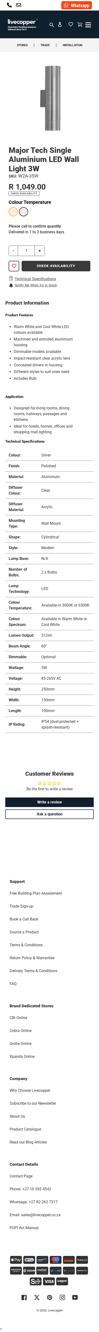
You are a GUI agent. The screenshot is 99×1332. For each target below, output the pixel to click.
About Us (17, 1116)
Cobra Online (20, 1030)
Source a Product (24, 932)
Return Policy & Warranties (32, 958)
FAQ (13, 983)
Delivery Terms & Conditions (33, 971)
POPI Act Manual (24, 1228)
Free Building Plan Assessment (36, 893)
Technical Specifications (35, 279)
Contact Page (21, 1176)
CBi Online (18, 1017)
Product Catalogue (25, 1129)
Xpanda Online (22, 1056)
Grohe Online (20, 1043)
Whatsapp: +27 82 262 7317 (34, 1202)
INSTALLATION (72, 45)
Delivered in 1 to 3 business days (36, 232)
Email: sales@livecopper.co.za (35, 1215)
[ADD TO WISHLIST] (14, 266)
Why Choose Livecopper (30, 1090)
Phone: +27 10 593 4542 (30, 1189)
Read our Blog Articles (28, 1142)
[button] (70, 24)
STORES (22, 45)
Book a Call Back (24, 919)
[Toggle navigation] (87, 24)
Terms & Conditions (26, 945)
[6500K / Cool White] (23, 211)
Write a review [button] (49, 802)
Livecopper (55, 1310)
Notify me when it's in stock (36, 285)
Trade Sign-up (21, 906)
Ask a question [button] (49, 814)
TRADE (45, 45)
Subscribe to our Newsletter (33, 1103)
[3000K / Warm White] (13, 211)
